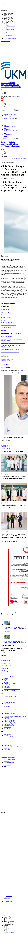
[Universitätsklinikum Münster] (14, 61)
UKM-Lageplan (4, 668)
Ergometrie (3, 330)
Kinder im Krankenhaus (9, 720)
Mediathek (6, 748)
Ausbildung (6, 735)
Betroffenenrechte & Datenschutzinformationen (15, 716)
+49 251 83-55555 (15, 96)
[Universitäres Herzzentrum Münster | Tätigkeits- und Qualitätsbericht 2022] (7, 638)
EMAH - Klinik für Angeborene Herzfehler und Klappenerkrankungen (11, 85)
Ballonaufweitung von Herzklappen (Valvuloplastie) (13, 343)
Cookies (5, 766)
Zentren (5, 679)
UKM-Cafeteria (7, 727)
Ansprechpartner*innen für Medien (12, 746)
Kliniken (6, 678)
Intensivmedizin (7, 685)
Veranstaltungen (7, 728)
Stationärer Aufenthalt (9, 725)
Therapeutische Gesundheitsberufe (12, 689)
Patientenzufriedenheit (9, 724)
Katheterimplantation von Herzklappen (10, 352)
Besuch (5, 714)
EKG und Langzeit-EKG (7, 317)
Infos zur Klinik (7, 117)
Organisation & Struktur (9, 702)
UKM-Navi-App (5, 671)
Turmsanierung (7, 712)
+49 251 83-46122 (5, 360)
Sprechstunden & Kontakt (10, 114)
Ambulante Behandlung (9, 713)
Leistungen (6, 112)
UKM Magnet (7, 703)
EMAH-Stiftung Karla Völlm (10, 118)
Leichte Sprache (10, 29)
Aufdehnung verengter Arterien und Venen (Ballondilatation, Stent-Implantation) (11, 346)
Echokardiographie (5, 309)
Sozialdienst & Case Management (11, 690)
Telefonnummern (8, 763)
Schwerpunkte (7, 706)
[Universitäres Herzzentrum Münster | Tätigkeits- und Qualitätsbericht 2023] (7, 624)
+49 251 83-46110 (5, 660)
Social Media (7, 749)
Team (5, 115)
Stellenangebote (7, 734)
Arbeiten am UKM (8, 737)
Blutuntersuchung (5, 312)
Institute (5, 680)
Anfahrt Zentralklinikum (9, 759)
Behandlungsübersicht (9, 676)
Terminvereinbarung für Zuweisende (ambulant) (12, 372)
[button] (5, 122)
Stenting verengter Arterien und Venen (10, 349)
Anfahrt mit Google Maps (7, 665)
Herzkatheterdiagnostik (6, 327)
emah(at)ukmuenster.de (6, 445)
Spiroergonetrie (4, 320)
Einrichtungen (7, 682)
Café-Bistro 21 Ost (8, 717)
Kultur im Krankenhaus (9, 721)
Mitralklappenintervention (7, 336)
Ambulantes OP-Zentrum (10, 683)
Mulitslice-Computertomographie (8, 325)
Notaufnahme (7, 686)
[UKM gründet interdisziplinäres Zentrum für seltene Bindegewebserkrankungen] (14, 500)
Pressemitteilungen (8, 745)
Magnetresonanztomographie (7, 322)
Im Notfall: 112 (4, 97)
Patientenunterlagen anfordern (11, 723)
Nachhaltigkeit (7, 704)
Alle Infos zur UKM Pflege (10, 696)
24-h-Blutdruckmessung (6, 314)
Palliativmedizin (7, 687)
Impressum (6, 761)
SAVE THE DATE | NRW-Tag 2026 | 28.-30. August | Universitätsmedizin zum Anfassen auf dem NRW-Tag (14, 159)
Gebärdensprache (11, 26)
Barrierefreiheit (7, 765)
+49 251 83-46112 (5, 364)
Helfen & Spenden (8, 718)
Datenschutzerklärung (9, 762)
